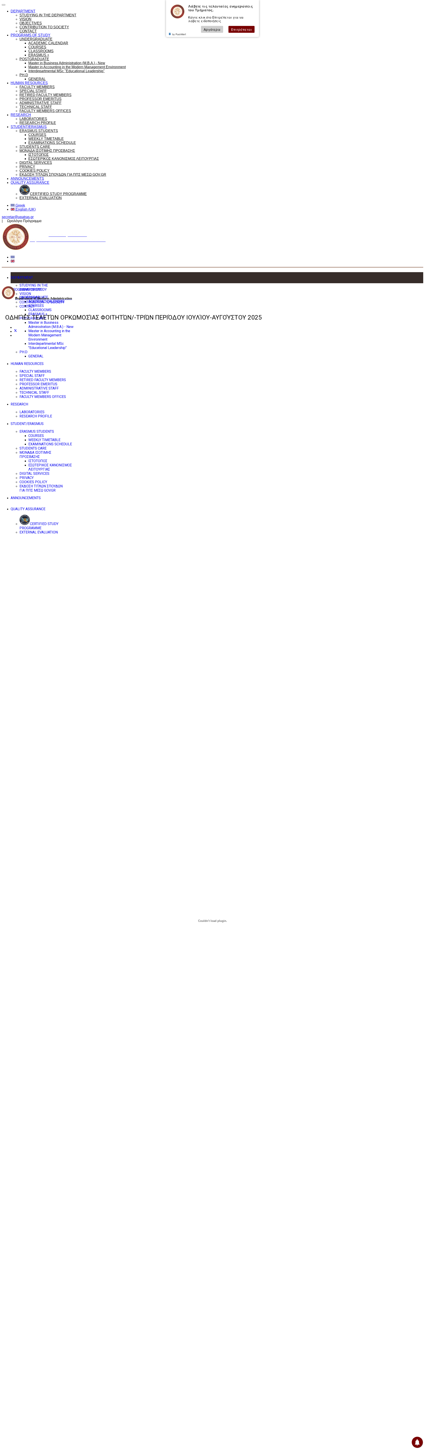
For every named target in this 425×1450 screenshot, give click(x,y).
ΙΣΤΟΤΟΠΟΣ (38, 155)
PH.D (23, 75)
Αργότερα (212, 29)
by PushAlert (179, 34)
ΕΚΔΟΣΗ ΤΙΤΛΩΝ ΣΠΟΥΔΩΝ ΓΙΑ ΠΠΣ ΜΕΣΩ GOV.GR (62, 174)
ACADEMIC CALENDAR (48, 43)
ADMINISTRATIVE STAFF (40, 103)
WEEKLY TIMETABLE (46, 139)
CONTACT (28, 31)
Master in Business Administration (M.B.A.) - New (66, 63)
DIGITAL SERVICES (35, 163)
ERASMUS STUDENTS (38, 131)
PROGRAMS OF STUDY (30, 35)
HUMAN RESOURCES (29, 83)
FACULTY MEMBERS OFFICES (45, 111)
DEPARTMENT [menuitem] (22, 277)
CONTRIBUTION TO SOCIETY (44, 27)
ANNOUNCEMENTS (27, 178)
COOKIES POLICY (34, 171)
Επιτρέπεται (241, 29)
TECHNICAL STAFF (35, 107)
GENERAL (37, 79)
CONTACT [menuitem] (27, 306)
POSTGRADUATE (34, 59)
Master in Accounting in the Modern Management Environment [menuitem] (49, 335)
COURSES (37, 47)
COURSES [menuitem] (36, 306)
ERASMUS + (38, 55)
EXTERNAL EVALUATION (40, 198)
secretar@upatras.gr (18, 217)
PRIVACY (27, 167)
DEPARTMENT (23, 11)
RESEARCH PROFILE (37, 123)
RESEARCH (21, 115)
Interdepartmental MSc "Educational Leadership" (66, 71)
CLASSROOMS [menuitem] (40, 310)
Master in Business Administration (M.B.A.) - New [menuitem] (50, 324)
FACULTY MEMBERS (37, 87)
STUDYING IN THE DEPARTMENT (47, 15)
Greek (20, 205)
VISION (25, 19)
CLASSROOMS (41, 51)
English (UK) (25, 209)
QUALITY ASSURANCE (30, 182)
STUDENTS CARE (34, 147)
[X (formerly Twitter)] (15, 331)
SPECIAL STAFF (33, 91)
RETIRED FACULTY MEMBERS (45, 95)
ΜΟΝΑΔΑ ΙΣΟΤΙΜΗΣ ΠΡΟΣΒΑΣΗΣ (47, 151)
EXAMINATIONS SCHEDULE (52, 143)
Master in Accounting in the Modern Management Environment (77, 67)
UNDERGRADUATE (35, 39)
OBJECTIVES (30, 23)
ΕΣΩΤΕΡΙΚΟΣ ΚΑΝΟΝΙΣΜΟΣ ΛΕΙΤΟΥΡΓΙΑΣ (63, 159)
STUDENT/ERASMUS (29, 127)
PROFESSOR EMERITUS (40, 99)
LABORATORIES (33, 119)
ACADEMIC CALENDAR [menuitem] (46, 301)
